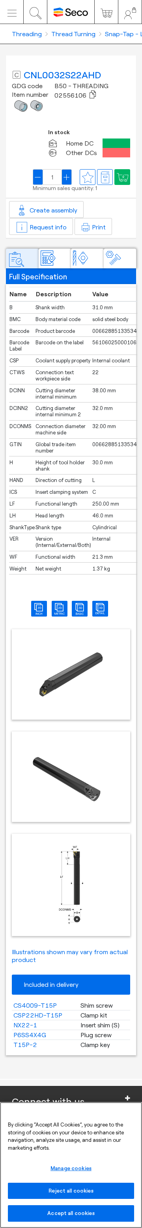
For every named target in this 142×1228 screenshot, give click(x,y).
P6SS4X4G (29, 1035)
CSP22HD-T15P (37, 1015)
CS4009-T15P (35, 1005)
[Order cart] (106, 12)
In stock (59, 132)
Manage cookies (71, 1168)
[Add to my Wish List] (122, 177)
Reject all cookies (71, 1190)
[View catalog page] (105, 177)
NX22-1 (25, 1025)
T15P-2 (25, 1045)
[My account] (130, 12)
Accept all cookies (70, 1213)
